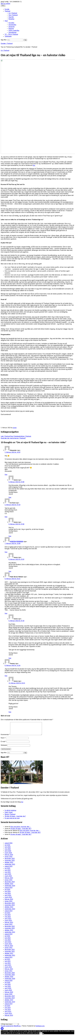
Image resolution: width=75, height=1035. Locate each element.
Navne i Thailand (10, 814)
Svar (6, 474)
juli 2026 (7, 845)
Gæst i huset (8, 812)
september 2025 (10, 864)
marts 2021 (8, 967)
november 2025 (10, 860)
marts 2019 (8, 1013)
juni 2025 (8, 870)
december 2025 (10, 858)
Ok (41, 1033)
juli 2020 (7, 982)
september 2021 (10, 955)
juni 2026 (8, 847)
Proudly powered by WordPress (11, 1026)
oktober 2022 (9, 930)
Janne (15, 428)
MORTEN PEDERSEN (16, 541)
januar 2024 (8, 901)
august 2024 (8, 887)
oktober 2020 (9, 976)
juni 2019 (8, 1007)
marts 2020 (8, 990)
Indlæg (3, 1024)
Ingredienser (13, 32)
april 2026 (8, 851)
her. (34, 165)
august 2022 (8, 934)
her (22, 802)
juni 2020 (8, 984)
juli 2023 (7, 913)
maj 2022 (8, 940)
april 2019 (8, 1011)
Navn (3, 738)
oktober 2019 (9, 1000)
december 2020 (10, 973)
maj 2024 (8, 893)
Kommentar (5, 734)
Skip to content (5, 3)
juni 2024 (8, 891)
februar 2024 (9, 899)
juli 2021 (7, 959)
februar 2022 (9, 946)
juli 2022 (7, 936)
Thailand (7, 11)
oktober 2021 (9, 953)
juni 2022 (8, 938)
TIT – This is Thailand (11, 34)
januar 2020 (8, 994)
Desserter (12, 26)
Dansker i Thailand (6, 43)
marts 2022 (8, 944)
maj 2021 (8, 963)
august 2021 (8, 957)
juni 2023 (8, 915)
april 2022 (8, 942)
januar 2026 (8, 856)
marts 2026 (8, 853)
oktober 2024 (9, 884)
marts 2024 (8, 897)
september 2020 (10, 978)
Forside (7, 9)
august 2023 (8, 911)
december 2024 (10, 882)
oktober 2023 (9, 907)
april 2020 (8, 988)
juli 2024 (7, 889)
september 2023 (10, 909)
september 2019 (10, 1002)
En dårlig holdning (10, 810)
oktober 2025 (9, 862)
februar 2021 (9, 969)
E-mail (3, 741)
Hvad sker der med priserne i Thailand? (13, 438)
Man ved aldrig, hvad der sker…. (20, 827)
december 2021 (10, 949)
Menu (3, 5)
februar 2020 (9, 992)
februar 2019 (9, 1015)
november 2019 (10, 998)
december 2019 (10, 996)
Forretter (11, 23)
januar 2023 (8, 924)
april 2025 (8, 874)
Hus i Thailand (13, 15)
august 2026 (8, 843)
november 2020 (10, 975)
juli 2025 (7, 868)
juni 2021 (8, 961)
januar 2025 (8, 880)
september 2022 (10, 932)
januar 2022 (8, 947)
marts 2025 (8, 876)
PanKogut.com (40, 1026)
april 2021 (8, 965)
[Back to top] (2, 1029)
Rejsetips (11, 19)
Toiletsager (8, 36)
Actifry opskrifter (14, 30)
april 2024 (8, 895)
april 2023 (8, 918)
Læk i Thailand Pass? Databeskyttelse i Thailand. (16, 436)
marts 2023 (8, 920)
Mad (6, 21)
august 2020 (8, 980)
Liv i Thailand (13, 13)
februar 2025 (9, 878)
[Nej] (43, 1033)
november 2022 (10, 928)
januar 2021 (8, 971)
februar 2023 (9, 922)
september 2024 (10, 885)
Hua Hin (11, 17)
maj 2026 (8, 849)
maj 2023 (8, 916)
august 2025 (8, 866)
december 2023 (10, 903)
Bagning (11, 28)
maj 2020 (8, 986)
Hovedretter (12, 25)
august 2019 (8, 1004)
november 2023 (10, 905)
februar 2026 (9, 854)
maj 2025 (8, 872)
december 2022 (10, 926)
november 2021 (10, 951)
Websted (4, 745)
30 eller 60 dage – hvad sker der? (15, 816)
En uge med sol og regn (12, 818)
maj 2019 (8, 1009)
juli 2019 (7, 1006)
